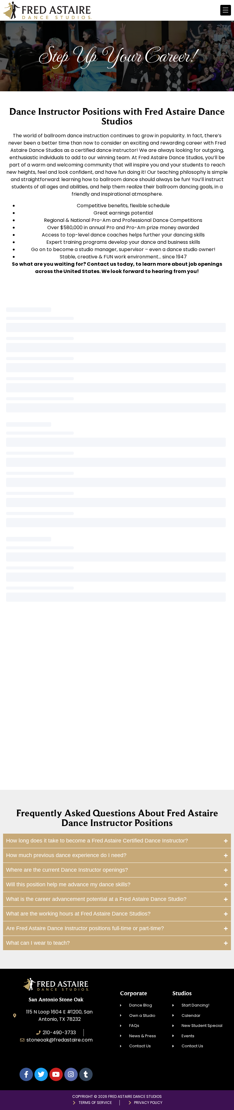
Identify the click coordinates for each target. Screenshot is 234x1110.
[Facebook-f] (26, 1074)
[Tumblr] (86, 1074)
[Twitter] (41, 1074)
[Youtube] (56, 1074)
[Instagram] (71, 1074)
